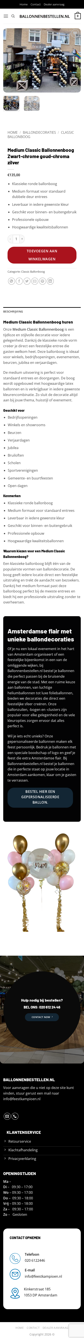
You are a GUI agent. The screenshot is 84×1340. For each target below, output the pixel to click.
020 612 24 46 (49, 1007)
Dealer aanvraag (54, 4)
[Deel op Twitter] (27, 281)
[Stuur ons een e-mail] (7, 1116)
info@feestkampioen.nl (21, 1099)
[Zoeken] (13, 16)
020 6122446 (35, 1260)
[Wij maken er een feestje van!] (45, 16)
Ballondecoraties (39, 132)
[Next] (74, 60)
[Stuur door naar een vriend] (34, 281)
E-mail (30, 1270)
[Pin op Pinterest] (42, 281)
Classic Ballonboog (33, 271)
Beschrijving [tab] (13, 311)
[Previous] (10, 60)
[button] (5, 16)
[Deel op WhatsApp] (11, 281)
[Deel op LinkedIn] (50, 281)
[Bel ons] (15, 1116)
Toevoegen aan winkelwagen (42, 255)
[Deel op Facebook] (19, 281)
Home (24, 4)
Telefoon (32, 1254)
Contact (36, 4)
